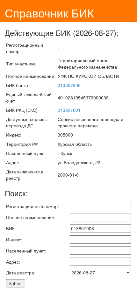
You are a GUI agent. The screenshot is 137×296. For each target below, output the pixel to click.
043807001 (69, 110)
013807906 (69, 85)
